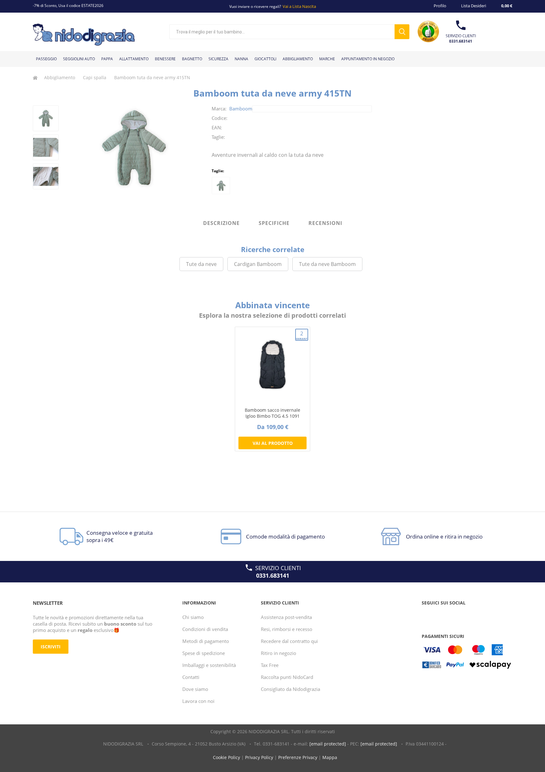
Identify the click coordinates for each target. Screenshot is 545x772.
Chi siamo (193, 617)
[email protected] (327, 744)
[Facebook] (428, 615)
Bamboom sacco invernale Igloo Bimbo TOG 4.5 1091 (272, 413)
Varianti (302, 335)
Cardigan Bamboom (258, 264)
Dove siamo (195, 689)
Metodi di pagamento (205, 641)
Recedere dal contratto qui (289, 641)
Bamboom (240, 108)
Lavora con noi (198, 701)
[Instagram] (452, 615)
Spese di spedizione (203, 653)
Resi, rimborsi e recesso (286, 629)
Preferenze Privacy (297, 757)
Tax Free (269, 665)
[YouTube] (440, 615)
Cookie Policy (226, 757)
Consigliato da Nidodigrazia (290, 689)
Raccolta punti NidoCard (287, 677)
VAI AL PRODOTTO (273, 443)
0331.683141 (460, 41)
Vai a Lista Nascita (299, 6)
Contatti (190, 677)
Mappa (329, 757)
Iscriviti (51, 647)
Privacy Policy (259, 757)
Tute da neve (201, 264)
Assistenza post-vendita (286, 617)
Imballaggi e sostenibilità (209, 665)
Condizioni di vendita (205, 629)
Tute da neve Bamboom (327, 264)
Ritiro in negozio (278, 653)
